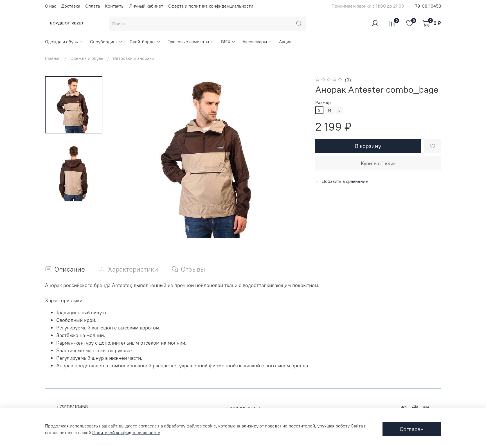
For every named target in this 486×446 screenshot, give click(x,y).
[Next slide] (295, 157)
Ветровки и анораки (133, 58)
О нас (50, 6)
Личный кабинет (146, 6)
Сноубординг (104, 41)
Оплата (92, 6)
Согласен (412, 429)
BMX (225, 41)
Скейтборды (142, 41)
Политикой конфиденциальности (126, 432)
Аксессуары (254, 41)
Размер (323, 102)
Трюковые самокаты (188, 41)
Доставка (70, 6)
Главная (52, 58)
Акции (285, 41)
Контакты (114, 6)
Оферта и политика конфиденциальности (210, 6)
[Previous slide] (122, 157)
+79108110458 (427, 6)
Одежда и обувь (61, 41)
